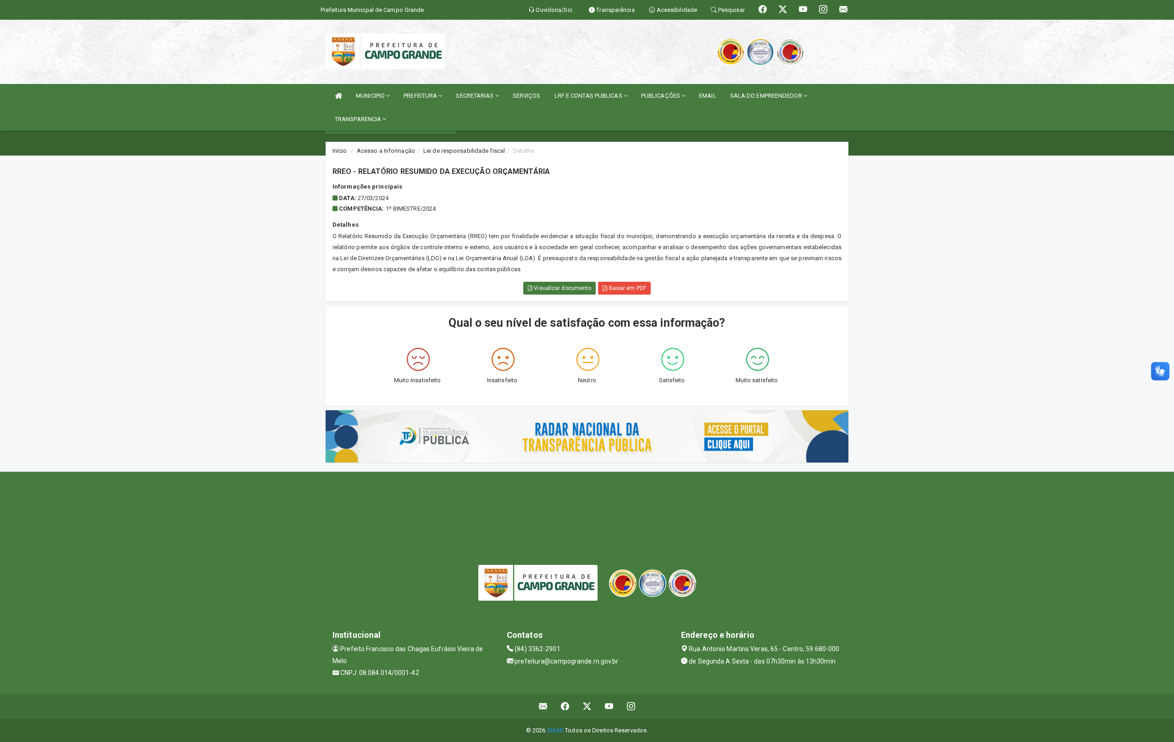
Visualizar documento (561, 288)
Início (339, 150)
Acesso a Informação (386, 150)
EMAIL (707, 95)
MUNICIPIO (371, 95)
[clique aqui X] (587, 706)
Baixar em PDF (626, 288)
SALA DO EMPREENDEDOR (766, 95)
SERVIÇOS (527, 95)
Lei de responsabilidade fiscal (464, 150)
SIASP (555, 730)
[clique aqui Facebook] (565, 706)
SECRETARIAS (475, 95)
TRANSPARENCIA (358, 119)
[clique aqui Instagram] (631, 706)
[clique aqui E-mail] (543, 706)
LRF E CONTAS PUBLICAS (589, 95)
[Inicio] (338, 95)
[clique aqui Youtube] (609, 706)
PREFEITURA (421, 95)
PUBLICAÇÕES (661, 95)
